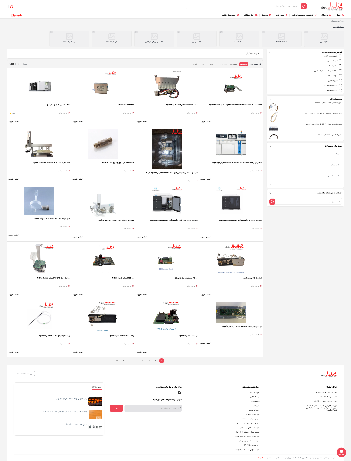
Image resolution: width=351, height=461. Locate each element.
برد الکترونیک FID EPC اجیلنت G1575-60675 (53, 278)
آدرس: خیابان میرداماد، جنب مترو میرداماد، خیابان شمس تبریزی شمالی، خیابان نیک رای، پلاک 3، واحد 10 (321, 408)
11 (129, 360)
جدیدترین (212, 64)
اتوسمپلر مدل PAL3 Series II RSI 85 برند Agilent (116, 220)
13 (117, 360)
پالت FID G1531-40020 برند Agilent (121, 335)
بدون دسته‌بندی (331, 56)
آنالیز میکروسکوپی (332, 176)
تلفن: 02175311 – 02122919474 (326, 392)
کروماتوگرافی (332, 75)
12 (123, 360)
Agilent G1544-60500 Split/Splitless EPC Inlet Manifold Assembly (235, 105)
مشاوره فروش (17, 15)
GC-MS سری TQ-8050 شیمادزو (58, 105)
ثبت (116, 408)
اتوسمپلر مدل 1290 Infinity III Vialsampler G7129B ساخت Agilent (174, 220)
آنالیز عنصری (333, 80)
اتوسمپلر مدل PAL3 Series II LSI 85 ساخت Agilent (51, 162)
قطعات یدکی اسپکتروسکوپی (326, 70)
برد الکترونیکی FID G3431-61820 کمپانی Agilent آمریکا (242, 326)
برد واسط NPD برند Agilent (188, 335)
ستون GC (333, 65)
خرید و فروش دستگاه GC (250, 419)
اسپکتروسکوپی (332, 60)
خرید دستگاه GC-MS (252, 445)
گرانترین (194, 64)
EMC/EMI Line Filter (126, 105)
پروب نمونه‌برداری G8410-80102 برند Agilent (54, 335)
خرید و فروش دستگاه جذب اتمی (248, 423)
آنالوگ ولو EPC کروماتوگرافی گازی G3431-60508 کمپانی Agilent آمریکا (172, 172)
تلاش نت (261, 457)
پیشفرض (243, 64)
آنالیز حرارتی (335, 165)
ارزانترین (202, 64)
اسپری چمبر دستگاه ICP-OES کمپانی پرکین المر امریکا (51, 218)
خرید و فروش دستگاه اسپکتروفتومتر (246, 449)
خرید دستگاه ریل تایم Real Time (247, 436)
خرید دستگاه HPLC (252, 414)
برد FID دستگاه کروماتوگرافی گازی (186, 278)
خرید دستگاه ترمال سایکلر (250, 427)
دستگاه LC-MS (331, 90)
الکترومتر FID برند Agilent (253, 278)
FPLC (337, 154)
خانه (342, 21)
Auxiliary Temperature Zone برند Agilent (182, 105)
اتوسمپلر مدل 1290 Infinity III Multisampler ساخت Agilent (240, 220)
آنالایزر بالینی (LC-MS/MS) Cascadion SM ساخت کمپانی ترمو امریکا (237, 162)
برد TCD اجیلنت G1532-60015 (123, 278)
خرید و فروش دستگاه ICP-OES (248, 432)
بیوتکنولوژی (255, 401)
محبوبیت (233, 64)
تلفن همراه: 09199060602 (328, 397)
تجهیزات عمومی (254, 410)
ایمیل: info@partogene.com (325, 401)
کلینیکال (256, 405)
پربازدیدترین (223, 64)
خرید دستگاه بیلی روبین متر (249, 441)
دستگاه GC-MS (331, 85)
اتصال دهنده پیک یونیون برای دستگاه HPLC (118, 162)
